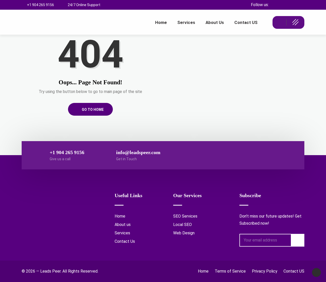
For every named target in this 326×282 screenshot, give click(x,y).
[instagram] (291, 4)
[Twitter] (274, 4)
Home (161, 22)
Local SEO (182, 224)
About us (123, 224)
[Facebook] (283, 4)
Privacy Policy (264, 271)
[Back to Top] (316, 272)
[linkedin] (300, 4)
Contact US (245, 22)
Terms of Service (230, 271)
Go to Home (92, 110)
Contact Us (125, 241)
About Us (215, 22)
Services (122, 233)
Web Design (184, 233)
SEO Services (185, 216)
